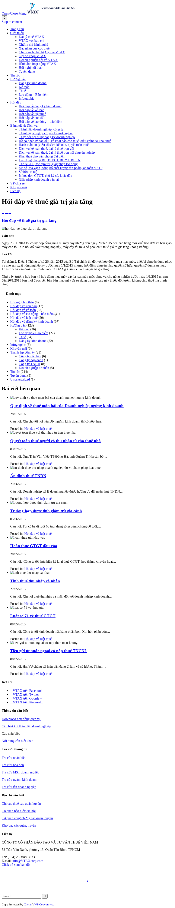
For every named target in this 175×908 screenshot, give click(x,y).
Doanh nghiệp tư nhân (34, 368)
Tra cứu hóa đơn (13, 765)
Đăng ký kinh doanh (33, 341)
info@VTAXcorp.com (27, 861)
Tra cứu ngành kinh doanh (19, 779)
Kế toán (24, 329)
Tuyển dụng (18, 375)
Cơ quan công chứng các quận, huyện (27, 818)
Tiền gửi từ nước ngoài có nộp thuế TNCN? (48, 651)
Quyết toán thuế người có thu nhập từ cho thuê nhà (55, 441)
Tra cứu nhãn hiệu (14, 758)
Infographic (18, 344)
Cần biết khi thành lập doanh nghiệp (26, 726)
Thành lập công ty (22, 352)
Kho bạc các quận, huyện (19, 825)
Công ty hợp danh (31, 360)
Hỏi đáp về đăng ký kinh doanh (31, 321)
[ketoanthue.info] (50, 13)
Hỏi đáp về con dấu (23, 306)
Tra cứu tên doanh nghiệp (19, 787)
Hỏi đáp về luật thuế (24, 317)
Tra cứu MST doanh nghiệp (20, 772)
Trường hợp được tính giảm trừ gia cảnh (46, 511)
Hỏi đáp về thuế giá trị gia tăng (29, 220)
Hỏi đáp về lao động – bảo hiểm (32, 314)
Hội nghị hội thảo (22, 302)
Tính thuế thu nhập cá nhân (35, 581)
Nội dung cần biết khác (17, 741)
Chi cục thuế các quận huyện (21, 803)
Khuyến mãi (18, 348)
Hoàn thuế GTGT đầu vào (33, 546)
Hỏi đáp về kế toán (23, 310)
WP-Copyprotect (44, 904)
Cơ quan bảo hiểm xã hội (19, 811)
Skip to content (12, 22)
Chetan (28, 904)
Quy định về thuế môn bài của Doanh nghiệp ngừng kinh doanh (67, 405)
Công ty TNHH (29, 364)
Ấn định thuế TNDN (28, 475)
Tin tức (15, 371)
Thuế (22, 337)
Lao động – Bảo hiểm (33, 333)
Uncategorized (20, 379)
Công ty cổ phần (30, 356)
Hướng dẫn (18, 325)
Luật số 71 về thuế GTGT (32, 616)
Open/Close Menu (14, 13)
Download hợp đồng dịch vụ (21, 719)
